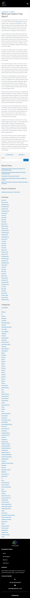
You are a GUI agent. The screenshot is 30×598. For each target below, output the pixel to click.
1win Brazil (3, 320)
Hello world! (17, 192)
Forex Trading (4, 415)
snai (8, 121)
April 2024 (3, 221)
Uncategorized (4, 11)
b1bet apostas (4, 385)
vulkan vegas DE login (6, 504)
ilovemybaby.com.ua (6, 420)
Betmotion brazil (5, 387)
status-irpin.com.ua (5, 495)
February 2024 (4, 226)
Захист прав (4, 521)
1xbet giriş (3, 346)
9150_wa (3, 361)
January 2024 (4, 228)
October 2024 (4, 208)
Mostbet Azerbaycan (6, 448)
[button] (27, 3)
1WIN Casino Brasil (5, 322)
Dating (2, 407)
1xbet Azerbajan (5, 337)
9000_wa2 (3, 355)
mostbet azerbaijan (5, 445)
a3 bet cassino (18, 21)
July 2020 (3, 286)
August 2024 (4, 213)
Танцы (2, 536)
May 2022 (3, 271)
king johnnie (4, 430)
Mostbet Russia (4, 458)
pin (2, 478)
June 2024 (3, 217)
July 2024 (3, 215)
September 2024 (5, 210)
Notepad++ (4, 471)
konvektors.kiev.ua (5, 433)
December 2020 (5, 284)
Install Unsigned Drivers (6, 424)
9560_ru (3, 378)
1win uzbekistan (5, 331)
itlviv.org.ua (4, 426)
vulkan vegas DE (5, 502)
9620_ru (3, 381)
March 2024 (4, 223)
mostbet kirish (4, 450)
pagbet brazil (4, 476)
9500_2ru (3, 374)
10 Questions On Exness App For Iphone (10, 176)
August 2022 (4, 264)
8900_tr (3, 353)
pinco (2, 489)
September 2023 (5, 236)
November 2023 (5, 232)
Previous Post (9, 154)
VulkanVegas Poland (5, 508)
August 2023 (4, 239)
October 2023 (4, 234)
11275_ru (3, 316)
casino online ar (5, 398)
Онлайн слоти (4, 532)
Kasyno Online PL (5, 428)
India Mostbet (4, 422)
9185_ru (3, 363)
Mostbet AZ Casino (5, 443)
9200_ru (3, 365)
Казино (3, 523)
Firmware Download (5, 413)
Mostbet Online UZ (5, 452)
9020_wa (3, 357)
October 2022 (4, 260)
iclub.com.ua (4, 417)
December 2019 (5, 299)
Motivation (3, 465)
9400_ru (3, 370)
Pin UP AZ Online (5, 484)
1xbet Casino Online (5, 344)
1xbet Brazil (4, 340)
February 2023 (4, 252)
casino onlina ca (5, 396)
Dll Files (3, 409)
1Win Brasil (3, 318)
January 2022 (4, 280)
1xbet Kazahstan (5, 348)
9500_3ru (3, 376)
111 (2, 314)
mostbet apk (4, 439)
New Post (3, 467)
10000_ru (3, 311)
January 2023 (4, 254)
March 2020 (4, 293)
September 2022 (5, 262)
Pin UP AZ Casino (5, 482)
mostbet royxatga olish (6, 456)
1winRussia (3, 333)
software (3, 493)
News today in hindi (5, 469)
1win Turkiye (4, 329)
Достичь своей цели (6, 517)
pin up (2, 480)
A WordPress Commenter (7, 192)
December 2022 (5, 256)
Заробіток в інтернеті (6, 519)
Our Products (6, 556)
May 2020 (3, 288)
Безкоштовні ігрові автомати (8, 515)
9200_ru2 (3, 368)
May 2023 (3, 245)
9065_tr (3, 359)
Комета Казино (5, 528)
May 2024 (3, 219)
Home (4, 553)
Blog (2, 389)
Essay (2, 411)
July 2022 (3, 267)
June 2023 (3, 243)
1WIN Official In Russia (6, 327)
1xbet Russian (4, 350)
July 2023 (3, 241)
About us (5, 560)
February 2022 (4, 277)
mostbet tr (3, 461)
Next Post (22, 154)
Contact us (6, 563)
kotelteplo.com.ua (5, 435)
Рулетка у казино (5, 534)
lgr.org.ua (3, 437)
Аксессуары (4, 512)
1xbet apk (3, 335)
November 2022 (5, 258)
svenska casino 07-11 (6, 497)
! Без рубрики (4, 307)
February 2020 (4, 295)
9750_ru (3, 383)
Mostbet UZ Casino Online (7, 463)
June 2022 (3, 269)
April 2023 (3, 247)
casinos (3, 402)
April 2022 (3, 273)
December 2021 (5, 282)
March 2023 (4, 249)
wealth (2, 510)
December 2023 (5, 230)
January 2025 (4, 202)
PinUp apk (3, 491)
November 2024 (5, 206)
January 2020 (4, 297)
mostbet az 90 (4, 441)
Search (3, 157)
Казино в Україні (5, 525)
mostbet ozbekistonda (6, 454)
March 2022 (4, 275)
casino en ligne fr (5, 394)
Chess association (5, 404)
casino (2, 391)
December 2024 (5, 204)
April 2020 (3, 290)
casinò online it (4, 400)
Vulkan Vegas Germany (6, 506)
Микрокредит (4, 530)
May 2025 (3, 200)
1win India (3, 324)
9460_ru (3, 372)
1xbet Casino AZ (5, 342)
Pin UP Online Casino (6, 487)
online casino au (5, 474)
